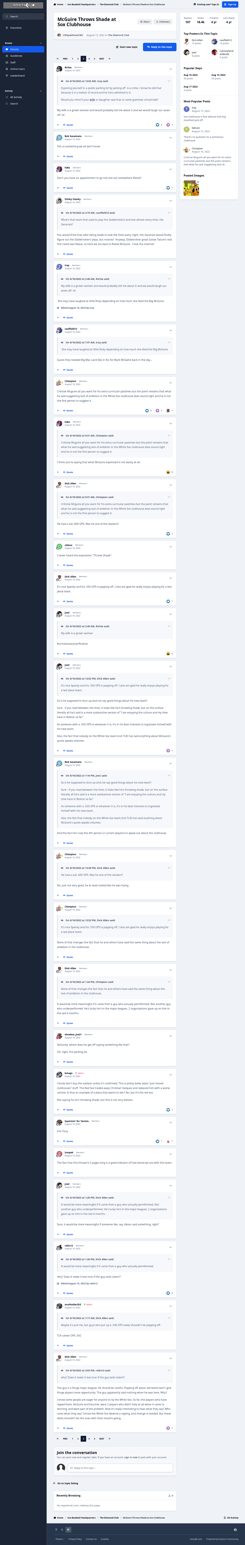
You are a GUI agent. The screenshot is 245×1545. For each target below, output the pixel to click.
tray (99, 81)
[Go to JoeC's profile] (59, 614)
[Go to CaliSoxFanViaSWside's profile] (214, 52)
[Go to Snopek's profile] (59, 1154)
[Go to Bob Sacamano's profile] (59, 137)
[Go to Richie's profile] (59, 69)
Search (14, 16)
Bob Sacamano (73, 136)
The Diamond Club (118, 35)
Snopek (69, 1152)
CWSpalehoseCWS (73, 35)
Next (101, 59)
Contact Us (91, 1539)
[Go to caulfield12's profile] (59, 330)
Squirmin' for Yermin (77, 1121)
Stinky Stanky (73, 199)
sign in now (130, 1457)
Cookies (105, 1539)
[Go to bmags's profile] (59, 1075)
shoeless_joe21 (73, 1034)
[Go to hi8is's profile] (59, 169)
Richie (68, 67)
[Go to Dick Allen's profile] (59, 485)
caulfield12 (102, 212)
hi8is (67, 167)
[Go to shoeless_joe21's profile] (59, 1036)
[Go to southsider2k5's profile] (59, 1306)
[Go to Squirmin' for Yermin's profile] (59, 1123)
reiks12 (69, 1245)
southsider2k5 (73, 1304)
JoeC (67, 612)
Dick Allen (70, 483)
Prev (65, 59)
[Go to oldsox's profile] (59, 547)
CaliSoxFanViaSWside (227, 52)
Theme (59, 1539)
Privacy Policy (75, 1539)
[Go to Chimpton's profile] (59, 383)
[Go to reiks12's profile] (59, 1247)
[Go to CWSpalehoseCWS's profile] (59, 35)
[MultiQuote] (58, 125)
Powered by (222, 1539)
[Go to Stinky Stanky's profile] (59, 201)
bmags (68, 1073)
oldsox (68, 545)
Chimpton (70, 381)
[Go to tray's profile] (59, 267)
